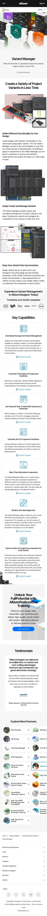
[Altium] (23, 4)
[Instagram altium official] (38, 894)
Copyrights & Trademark (13, 901)
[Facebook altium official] (8, 894)
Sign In (42, 3)
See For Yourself (25, 357)
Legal (23, 907)
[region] (24, 776)
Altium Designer (14, 836)
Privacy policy (26, 901)
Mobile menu (3, 3)
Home (4, 836)
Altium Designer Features (30, 836)
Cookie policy (36, 901)
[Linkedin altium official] (23, 894)
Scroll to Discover (24, 72)
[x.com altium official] (16, 894)
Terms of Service (37, 904)
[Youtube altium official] (31, 894)
